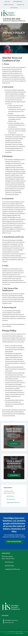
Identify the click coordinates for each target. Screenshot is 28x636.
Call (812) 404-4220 (11, 19)
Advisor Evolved (19, 633)
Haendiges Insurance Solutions (16, 631)
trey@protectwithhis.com (13, 502)
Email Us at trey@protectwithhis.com (14, 21)
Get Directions (10, 496)
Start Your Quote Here (14, 541)
